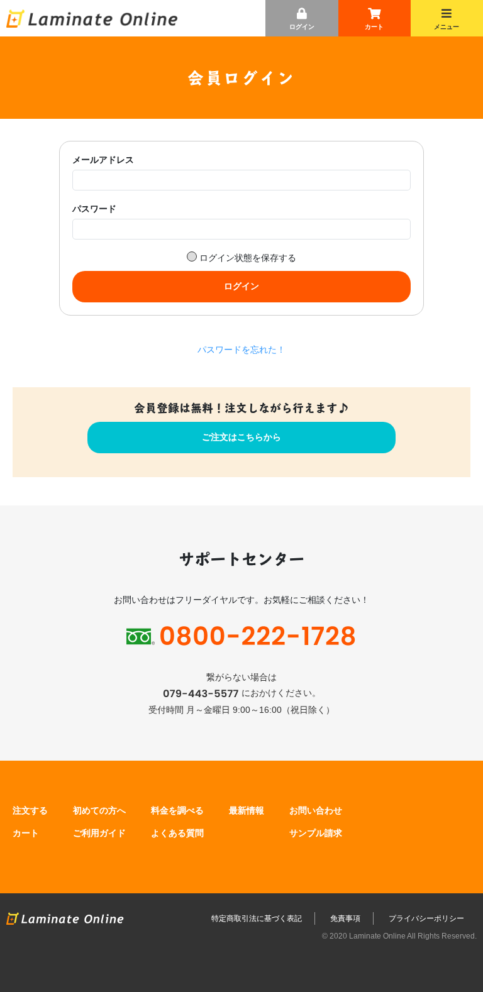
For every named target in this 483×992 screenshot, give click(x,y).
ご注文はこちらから (241, 437)
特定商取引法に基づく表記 (256, 918)
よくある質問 (177, 833)
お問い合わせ (315, 810)
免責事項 (345, 918)
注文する (30, 810)
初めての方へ (99, 810)
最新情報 (246, 810)
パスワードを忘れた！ (241, 349)
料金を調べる (177, 810)
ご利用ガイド (99, 833)
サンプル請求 (315, 833)
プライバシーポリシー (426, 918)
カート (374, 17)
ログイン (301, 26)
